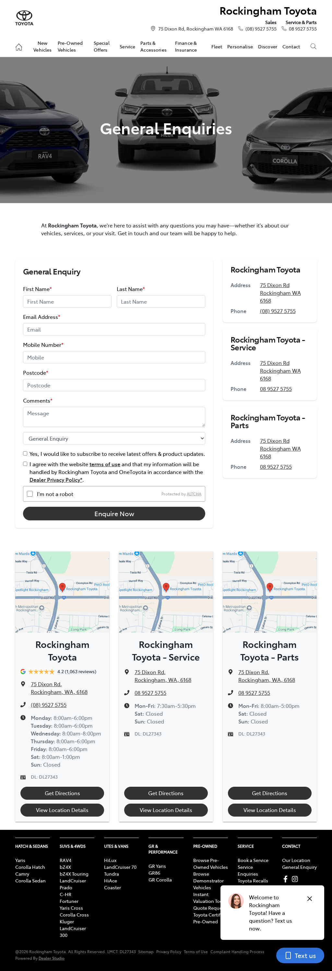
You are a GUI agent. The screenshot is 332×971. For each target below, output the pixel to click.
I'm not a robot (55, 493)
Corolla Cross (74, 914)
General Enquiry (299, 867)
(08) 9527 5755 (261, 28)
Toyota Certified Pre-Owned (210, 918)
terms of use (104, 463)
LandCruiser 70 (120, 867)
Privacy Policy (168, 951)
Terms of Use (196, 951)
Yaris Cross (71, 907)
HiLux (110, 860)
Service (127, 46)
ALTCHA (194, 493)
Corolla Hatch (30, 867)
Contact (291, 46)
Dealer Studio (52, 958)
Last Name (131, 288)
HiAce (110, 880)
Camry (22, 873)
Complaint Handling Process (237, 951)
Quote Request (209, 907)
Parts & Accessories (153, 46)
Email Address (41, 316)
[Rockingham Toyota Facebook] (286, 879)
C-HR (65, 894)
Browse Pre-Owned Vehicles (210, 863)
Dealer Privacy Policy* (56, 479)
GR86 (154, 872)
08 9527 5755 (303, 28)
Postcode (35, 372)
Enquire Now (114, 513)
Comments (38, 400)
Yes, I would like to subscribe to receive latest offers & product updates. (117, 453)
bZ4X (65, 867)
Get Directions (62, 792)
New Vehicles (42, 46)
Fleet (216, 46)
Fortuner (69, 901)
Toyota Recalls (253, 880)
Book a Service (253, 860)
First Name (37, 288)
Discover (267, 46)
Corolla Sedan (30, 880)
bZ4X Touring (74, 873)
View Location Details (62, 809)
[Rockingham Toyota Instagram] (296, 879)
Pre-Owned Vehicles (70, 46)
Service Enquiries (248, 870)
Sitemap (146, 951)
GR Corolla (160, 879)
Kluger (67, 921)
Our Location (296, 860)
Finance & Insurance (186, 46)
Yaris (20, 860)
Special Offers (102, 46)
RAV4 (65, 860)
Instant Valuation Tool (208, 897)
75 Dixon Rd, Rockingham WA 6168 (195, 28)
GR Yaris (157, 866)
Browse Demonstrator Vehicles (208, 880)
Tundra (111, 873)
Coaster (112, 887)
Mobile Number (43, 344)
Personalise (240, 46)
